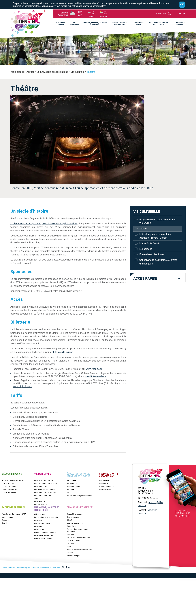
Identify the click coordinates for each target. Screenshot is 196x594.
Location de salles (74, 541)
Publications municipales (43, 480)
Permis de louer (40, 529)
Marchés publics (40, 501)
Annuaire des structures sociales (79, 550)
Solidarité (70, 544)
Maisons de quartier (106, 486)
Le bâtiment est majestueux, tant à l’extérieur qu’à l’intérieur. (43, 223)
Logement (38, 526)
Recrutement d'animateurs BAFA (14, 514)
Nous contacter (9, 568)
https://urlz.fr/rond (63, 352)
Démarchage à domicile (43, 538)
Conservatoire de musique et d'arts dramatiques (158, 262)
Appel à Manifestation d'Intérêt (45, 483)
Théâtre (143, 228)
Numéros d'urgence (74, 556)
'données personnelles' (94, 6)
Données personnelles (40, 568)
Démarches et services (80, 507)
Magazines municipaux (42, 495)
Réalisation (56, 568)
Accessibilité (71, 526)
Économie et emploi (13, 507)
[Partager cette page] (179, 34)
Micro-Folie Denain (149, 243)
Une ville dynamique (9, 486)
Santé (69, 547)
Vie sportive (103, 483)
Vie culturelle (146, 212)
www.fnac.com (94, 368)
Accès (145, 278)
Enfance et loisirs (73, 486)
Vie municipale (42, 473)
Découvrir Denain (12, 473)
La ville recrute (7, 517)
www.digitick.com (22, 386)
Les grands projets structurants (46, 517)
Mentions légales (23, 568)
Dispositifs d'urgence (75, 514)
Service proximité (73, 517)
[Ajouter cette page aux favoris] (174, 34)
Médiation (70, 535)
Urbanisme (38, 520)
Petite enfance (72, 483)
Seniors (69, 492)
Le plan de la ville (8, 483)
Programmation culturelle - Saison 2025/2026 (157, 221)
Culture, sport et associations (109, 475)
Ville (36, 498)
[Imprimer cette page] (184, 34)
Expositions (145, 248)
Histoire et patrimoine (10, 492)
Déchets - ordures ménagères (45, 532)
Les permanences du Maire (44, 489)
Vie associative (105, 489)
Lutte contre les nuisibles (43, 535)
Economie (5, 520)
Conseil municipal (40, 486)
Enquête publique (40, 504)
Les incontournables (9, 489)
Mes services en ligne (75, 523)
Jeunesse (70, 489)
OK (182, 4)
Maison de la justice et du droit (78, 538)
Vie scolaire (71, 480)
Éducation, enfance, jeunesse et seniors (78, 475)
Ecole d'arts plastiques (151, 254)
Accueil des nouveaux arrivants (13, 480)
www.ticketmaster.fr (95, 376)
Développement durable (42, 523)
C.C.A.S (69, 520)
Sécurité (70, 553)
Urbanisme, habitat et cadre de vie (47, 509)
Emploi (4, 523)
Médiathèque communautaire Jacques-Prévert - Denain (155, 236)
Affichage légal (39, 514)
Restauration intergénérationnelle (79, 496)
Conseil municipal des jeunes (45, 492)
